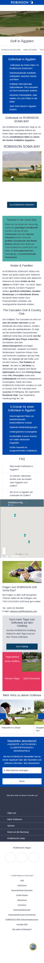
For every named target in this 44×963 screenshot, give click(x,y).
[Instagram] (10, 857)
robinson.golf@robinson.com (23, 611)
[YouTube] (22, 857)
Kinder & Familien (30, 49)
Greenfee (6, 392)
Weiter (22, 781)
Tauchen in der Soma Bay (11, 49)
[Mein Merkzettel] (18, 7)
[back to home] (22, 2)
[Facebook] (33, 857)
